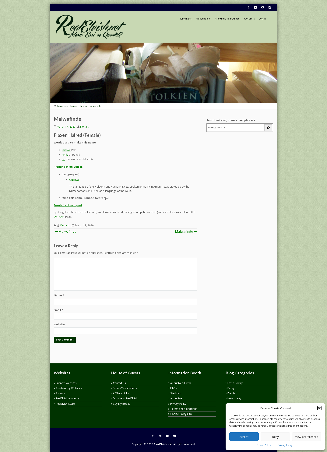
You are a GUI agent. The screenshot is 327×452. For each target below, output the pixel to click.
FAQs (173, 388)
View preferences (306, 437)
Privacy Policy (285, 445)
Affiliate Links (121, 393)
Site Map (175, 393)
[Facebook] (248, 7)
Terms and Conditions (183, 409)
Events (231, 393)
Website (59, 324)
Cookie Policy (263, 445)
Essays (231, 388)
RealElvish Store (65, 403)
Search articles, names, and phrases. (231, 120)
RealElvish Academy (67, 398)
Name (59, 295)
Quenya (74, 180)
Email (58, 310)
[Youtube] (262, 7)
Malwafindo (184, 231)
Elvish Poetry (235, 383)
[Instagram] (270, 7)
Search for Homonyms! (68, 205)
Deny (275, 437)
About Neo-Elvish (180, 383)
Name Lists (185, 18)
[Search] (268, 127)
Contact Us (119, 383)
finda (65, 154)
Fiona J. (84, 126)
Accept (244, 437)
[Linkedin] (255, 7)
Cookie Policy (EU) (181, 414)
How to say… (235, 398)
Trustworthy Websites (69, 388)
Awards (60, 393)
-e (63, 159)
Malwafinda (67, 231)
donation (59, 216)
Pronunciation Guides (227, 18)
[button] (319, 408)
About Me (176, 398)
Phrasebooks (203, 18)
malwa (66, 150)
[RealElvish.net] (91, 26)
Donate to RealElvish (125, 398)
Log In (262, 18)
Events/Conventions (125, 388)
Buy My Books (121, 403)
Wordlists (249, 18)
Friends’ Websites (66, 383)
